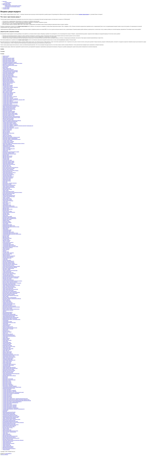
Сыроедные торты (6, 3)
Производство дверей (7, 219)
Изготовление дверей (7, 222)
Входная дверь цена (7, 165)
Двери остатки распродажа (8, 290)
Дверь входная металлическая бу (9, 336)
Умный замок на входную (8, 353)
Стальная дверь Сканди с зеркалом (10, 404)
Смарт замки (5, 337)
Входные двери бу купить (8, 439)
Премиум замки (6, 339)
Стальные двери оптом (7, 128)
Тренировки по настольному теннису (12, 6)
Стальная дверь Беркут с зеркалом (9, 391)
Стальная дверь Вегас (7, 389)
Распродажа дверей (6, 221)
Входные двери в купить (8, 427)
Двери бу (4, 250)
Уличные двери (6, 213)
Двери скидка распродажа (8, 200)
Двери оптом (5, 150)
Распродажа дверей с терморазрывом (10, 138)
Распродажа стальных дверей (8, 61)
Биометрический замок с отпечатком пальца (11, 319)
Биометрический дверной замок (9, 314)
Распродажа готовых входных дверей (10, 114)
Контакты (5, 1)
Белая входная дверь (7, 178)
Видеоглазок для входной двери (9, 185)
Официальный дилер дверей (8, 145)
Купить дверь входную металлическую (10, 167)
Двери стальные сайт (7, 445)
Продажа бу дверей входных (8, 268)
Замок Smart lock (6, 227)
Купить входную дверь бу (8, 333)
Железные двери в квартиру (8, 80)
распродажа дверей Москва (8, 73)
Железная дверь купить (7, 156)
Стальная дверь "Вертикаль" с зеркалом (10, 127)
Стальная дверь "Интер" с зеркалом (10, 96)
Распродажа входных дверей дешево (10, 113)
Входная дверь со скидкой (8, 328)
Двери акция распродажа (8, 173)
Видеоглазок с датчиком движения (9, 386)
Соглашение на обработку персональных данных (12, 63)
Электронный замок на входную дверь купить (12, 234)
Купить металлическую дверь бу (9, 172)
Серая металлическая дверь (8, 272)
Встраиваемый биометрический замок (10, 421)
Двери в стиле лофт (7, 149)
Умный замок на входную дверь (9, 356)
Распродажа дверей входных (8, 262)
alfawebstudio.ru (8, 453)
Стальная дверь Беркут (7, 396)
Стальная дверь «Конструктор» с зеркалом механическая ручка (15, 398)
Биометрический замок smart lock (9, 425)
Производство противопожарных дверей (11, 151)
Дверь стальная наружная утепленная (10, 70)
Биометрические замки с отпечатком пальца (11, 419)
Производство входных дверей (9, 370)
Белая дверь (5, 181)
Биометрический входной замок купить (10, 424)
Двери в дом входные (7, 429)
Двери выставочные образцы (8, 443)
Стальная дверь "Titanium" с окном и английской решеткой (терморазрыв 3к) (18, 125)
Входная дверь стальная (7, 307)
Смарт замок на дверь (7, 340)
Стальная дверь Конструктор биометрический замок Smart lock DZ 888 (17, 400)
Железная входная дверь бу (8, 447)
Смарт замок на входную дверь (9, 346)
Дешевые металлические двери (9, 303)
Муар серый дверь (6, 188)
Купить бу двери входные (8, 326)
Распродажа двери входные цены (9, 287)
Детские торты (6, 66)
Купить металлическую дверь (8, 168)
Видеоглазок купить (7, 202)
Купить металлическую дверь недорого (10, 170)
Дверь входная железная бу (8, 446)
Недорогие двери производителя (9, 217)
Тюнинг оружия (6, 55)
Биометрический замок (7, 110)
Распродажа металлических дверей (10, 62)
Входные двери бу (6, 299)
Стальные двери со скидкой (8, 141)
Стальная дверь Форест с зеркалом (9, 406)
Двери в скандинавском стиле (9, 148)
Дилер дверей (5, 223)
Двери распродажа (6, 444)
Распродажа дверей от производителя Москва (12, 120)
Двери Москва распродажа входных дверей (11, 117)
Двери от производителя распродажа (10, 121)
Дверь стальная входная (7, 88)
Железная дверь (6, 207)
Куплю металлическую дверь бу (9, 448)
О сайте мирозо (8, 2)
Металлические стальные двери (9, 92)
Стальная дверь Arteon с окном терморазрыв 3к (12, 401)
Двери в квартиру (6, 338)
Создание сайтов (6, 7)
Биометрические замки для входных (10, 318)
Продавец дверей (6, 214)
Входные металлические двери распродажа (11, 116)
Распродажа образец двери (8, 163)
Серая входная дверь (7, 260)
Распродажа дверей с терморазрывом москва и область (13, 143)
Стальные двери (6, 8)
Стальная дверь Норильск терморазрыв (10, 407)
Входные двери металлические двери (10, 436)
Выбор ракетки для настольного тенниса (13, 5)
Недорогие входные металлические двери (11, 276)
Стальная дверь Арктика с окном (9, 122)
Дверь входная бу (6, 248)
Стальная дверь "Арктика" (8, 97)
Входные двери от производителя (9, 218)
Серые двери (5, 201)
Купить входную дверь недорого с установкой (12, 282)
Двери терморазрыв (7, 300)
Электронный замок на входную (9, 245)
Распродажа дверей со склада (8, 115)
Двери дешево (5, 203)
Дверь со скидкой (6, 241)
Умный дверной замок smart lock (9, 367)
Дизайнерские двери (7, 204)
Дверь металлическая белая (8, 176)
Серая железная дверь (7, 257)
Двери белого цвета (7, 179)
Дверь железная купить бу (8, 441)
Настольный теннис (7, 4)
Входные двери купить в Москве (9, 375)
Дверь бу (4, 311)
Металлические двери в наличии (9, 305)
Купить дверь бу (6, 249)
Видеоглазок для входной (8, 378)
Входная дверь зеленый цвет (8, 174)
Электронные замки (7, 344)
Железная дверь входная (7, 78)
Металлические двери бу (8, 247)
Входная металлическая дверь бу (9, 437)
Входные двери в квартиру (8, 169)
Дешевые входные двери (8, 302)
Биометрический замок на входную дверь (11, 105)
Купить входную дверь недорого (9, 273)
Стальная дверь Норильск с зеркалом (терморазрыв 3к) (13, 408)
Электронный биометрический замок (10, 104)
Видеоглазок (5, 377)
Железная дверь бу (6, 84)
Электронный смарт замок (8, 348)
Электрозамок (5, 320)
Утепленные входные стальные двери (10, 71)
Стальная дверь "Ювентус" (8, 100)
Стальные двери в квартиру (8, 89)
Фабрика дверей (6, 220)
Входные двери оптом (7, 129)
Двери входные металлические (9, 164)
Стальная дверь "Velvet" (7, 103)
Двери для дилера (6, 130)
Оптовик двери (6, 134)
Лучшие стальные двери (7, 90)
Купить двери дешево (7, 301)
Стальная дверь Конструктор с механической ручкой (13, 392)
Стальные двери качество (8, 94)
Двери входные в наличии (8, 310)
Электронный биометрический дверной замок (12, 387)
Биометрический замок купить (9, 108)
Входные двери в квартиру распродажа (10, 295)
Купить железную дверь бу (8, 242)
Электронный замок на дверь (8, 355)
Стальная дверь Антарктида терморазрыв (11, 393)
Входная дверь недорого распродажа (10, 293)
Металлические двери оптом (8, 133)
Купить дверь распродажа (8, 372)
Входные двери (6, 154)
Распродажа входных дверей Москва (10, 76)
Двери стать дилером (7, 135)
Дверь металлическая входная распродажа (11, 373)
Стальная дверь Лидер (7, 395)
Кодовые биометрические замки (9, 423)
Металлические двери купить (8, 205)
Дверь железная (6, 428)
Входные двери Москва (7, 77)
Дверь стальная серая (7, 68)
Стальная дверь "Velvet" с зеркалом (10, 123)
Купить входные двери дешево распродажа (11, 292)
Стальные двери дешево (7, 140)
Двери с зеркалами (6, 433)
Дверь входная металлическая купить (10, 206)
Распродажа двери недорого (8, 75)
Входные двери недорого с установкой (10, 277)
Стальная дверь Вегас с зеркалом (9, 390)
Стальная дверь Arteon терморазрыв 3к (10, 402)
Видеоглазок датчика (7, 382)
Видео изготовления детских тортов (10, 65)
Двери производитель (7, 374)
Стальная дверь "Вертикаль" (8, 126)
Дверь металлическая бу (7, 304)
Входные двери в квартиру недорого (10, 281)
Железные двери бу (6, 240)
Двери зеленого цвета (7, 198)
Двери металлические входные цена (10, 327)
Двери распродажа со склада (8, 191)
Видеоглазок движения (7, 383)
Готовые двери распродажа (8, 119)
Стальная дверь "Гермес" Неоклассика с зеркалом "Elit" (14, 99)
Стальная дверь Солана (7, 397)
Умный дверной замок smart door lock (10, 368)
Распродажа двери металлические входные (11, 306)
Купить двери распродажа (8, 74)
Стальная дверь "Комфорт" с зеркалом (10, 124)
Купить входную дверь (7, 160)
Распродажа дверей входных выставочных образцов (13, 440)
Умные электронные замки (8, 357)
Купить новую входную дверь (9, 426)
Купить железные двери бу (8, 79)
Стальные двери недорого (8, 142)
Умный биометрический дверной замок (10, 317)
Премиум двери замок (7, 352)
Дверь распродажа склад (7, 171)
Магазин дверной (6, 131)
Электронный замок (7, 230)
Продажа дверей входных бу (8, 261)
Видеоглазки (5, 67)
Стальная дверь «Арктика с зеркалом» (10, 87)
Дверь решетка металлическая (9, 187)
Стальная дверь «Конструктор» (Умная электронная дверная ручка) (16, 399)
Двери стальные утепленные (8, 186)
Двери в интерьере (6, 147)
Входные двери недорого (8, 83)
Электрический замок (7, 229)
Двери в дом (5, 332)
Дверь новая (5, 432)
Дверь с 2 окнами (6, 197)
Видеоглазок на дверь (7, 184)
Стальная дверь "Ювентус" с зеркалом (10, 101)
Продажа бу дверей (6, 269)
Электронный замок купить (8, 231)
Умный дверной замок (7, 343)
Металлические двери (7, 238)
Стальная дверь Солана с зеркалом (9, 405)
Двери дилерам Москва (7, 144)
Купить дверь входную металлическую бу (11, 438)
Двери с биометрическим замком (9, 106)
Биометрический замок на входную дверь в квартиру (13, 422)
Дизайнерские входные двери (9, 146)
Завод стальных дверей (7, 91)
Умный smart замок (6, 366)
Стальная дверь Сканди (7, 394)
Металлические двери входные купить (10, 430)
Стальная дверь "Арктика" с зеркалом (10, 98)
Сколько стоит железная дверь (9, 196)
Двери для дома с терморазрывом (9, 431)
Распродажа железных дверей (9, 60)
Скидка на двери (6, 235)
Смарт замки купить (7, 349)
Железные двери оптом (7, 136)
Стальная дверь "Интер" (7, 95)
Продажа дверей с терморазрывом (9, 297)
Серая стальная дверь (7, 271)
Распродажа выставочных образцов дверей (11, 137)
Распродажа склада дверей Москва (9, 291)
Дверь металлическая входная (9, 335)
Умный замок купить (7, 362)
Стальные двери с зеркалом (8, 252)
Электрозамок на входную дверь (9, 322)
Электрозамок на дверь (7, 321)
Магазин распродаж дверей (8, 118)
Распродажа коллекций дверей (9, 111)
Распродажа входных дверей (8, 59)
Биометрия (5, 411)
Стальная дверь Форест (7, 403)
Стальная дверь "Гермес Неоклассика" (10, 102)
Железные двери (6, 237)
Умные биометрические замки (9, 316)
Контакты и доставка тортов (8, 64)
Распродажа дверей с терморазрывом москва (11, 139)
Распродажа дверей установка (9, 112)
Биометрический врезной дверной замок (11, 354)
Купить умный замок (7, 363)
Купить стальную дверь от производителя (11, 308)
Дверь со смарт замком (7, 351)
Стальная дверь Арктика (7, 86)
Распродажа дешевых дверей (8, 152)
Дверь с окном (5, 190)
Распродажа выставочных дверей (9, 153)
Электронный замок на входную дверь (10, 232)
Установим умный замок (7, 358)
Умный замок (5, 228)
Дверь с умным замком (7, 361)
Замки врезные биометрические (9, 420)
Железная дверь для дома (8, 85)
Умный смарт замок (7, 347)
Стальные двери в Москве (8, 93)
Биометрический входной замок (9, 109)
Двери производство (7, 442)
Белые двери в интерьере (8, 177)
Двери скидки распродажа (8, 288)
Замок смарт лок (6, 350)
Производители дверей (7, 216)
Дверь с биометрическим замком (9, 418)
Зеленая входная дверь (7, 175)
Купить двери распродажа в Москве (10, 267)
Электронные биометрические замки (10, 415)
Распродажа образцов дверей (8, 58)
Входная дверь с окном (7, 189)
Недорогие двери (6, 330)
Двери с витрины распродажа (9, 286)
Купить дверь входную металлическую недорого (12, 192)
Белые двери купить (7, 180)
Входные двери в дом (7, 166)
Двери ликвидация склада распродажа (10, 289)
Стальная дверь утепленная (8, 69)
